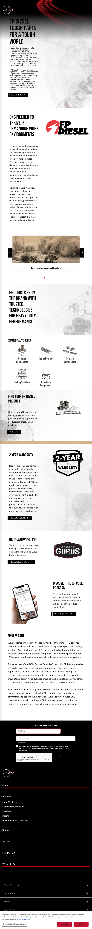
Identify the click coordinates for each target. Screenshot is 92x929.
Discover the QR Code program (62, 614)
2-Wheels (7, 811)
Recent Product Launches (15, 820)
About (5, 785)
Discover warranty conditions (18, 518)
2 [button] (45, 278)
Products (6, 796)
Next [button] (82, 253)
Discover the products (17, 95)
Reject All (81, 924)
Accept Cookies (64, 924)
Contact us (13, 432)
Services (6, 841)
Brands (5, 830)
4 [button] (49, 278)
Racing (5, 815)
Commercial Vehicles (13, 806)
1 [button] (42, 278)
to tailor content (21, 743)
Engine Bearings (46, 358)
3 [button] (47, 278)
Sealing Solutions (22, 382)
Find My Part (8, 852)
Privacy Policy (28, 748)
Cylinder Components (22, 360)
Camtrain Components (70, 360)
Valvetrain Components (46, 384)
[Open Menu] (86, 10)
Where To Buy (9, 864)
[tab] (42, 278)
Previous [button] (10, 253)
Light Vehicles (9, 802)
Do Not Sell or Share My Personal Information (14, 924)
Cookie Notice (20, 919)
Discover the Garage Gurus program (20, 562)
